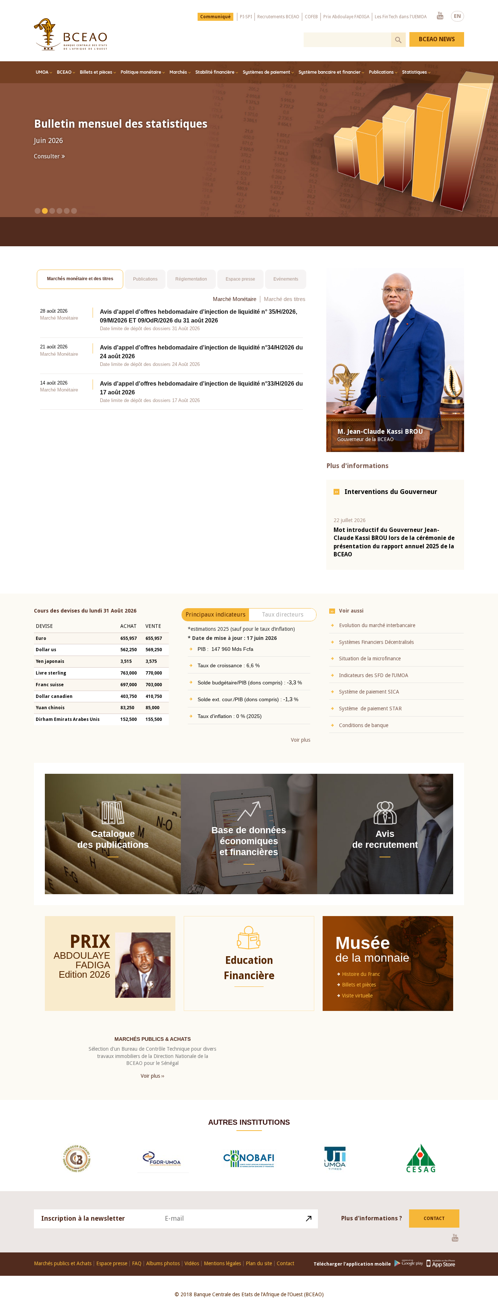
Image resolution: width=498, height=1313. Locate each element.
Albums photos (163, 1263)
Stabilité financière (214, 72)
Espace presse (111, 1263)
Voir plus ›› (152, 1075)
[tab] (80, 279)
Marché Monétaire (234, 299)
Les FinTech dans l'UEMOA (401, 16)
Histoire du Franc (361, 974)
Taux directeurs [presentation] (282, 614)
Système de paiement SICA (369, 692)
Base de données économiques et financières (248, 841)
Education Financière (249, 967)
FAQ (136, 1263)
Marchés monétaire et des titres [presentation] (80, 278)
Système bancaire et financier (330, 72)
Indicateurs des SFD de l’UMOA (373, 675)
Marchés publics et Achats (63, 1263)
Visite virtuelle (357, 995)
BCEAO (64, 72)
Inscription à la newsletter (83, 1218)
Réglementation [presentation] (191, 278)
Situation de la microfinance (370, 658)
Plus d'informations (357, 466)
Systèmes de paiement (266, 72)
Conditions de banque (363, 725)
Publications (381, 72)
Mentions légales (222, 1263)
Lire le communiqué (61, 158)
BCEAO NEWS (437, 39)
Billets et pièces (96, 72)
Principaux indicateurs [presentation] (215, 614)
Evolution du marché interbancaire (377, 625)
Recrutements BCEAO (278, 16)
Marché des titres (285, 299)
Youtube (440, 16)
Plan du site (259, 1263)
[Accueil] (70, 34)
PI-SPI (246, 16)
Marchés (178, 72)
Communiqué (215, 16)
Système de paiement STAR (370, 708)
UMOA (42, 72)
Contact (434, 1218)
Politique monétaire (141, 72)
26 (105, 974)
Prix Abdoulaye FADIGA (346, 16)
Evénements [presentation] (285, 278)
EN (457, 16)
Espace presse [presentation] (240, 278)
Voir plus (300, 740)
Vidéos (191, 1263)
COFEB (311, 16)
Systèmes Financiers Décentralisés (376, 642)
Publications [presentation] (145, 278)
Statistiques (414, 72)
